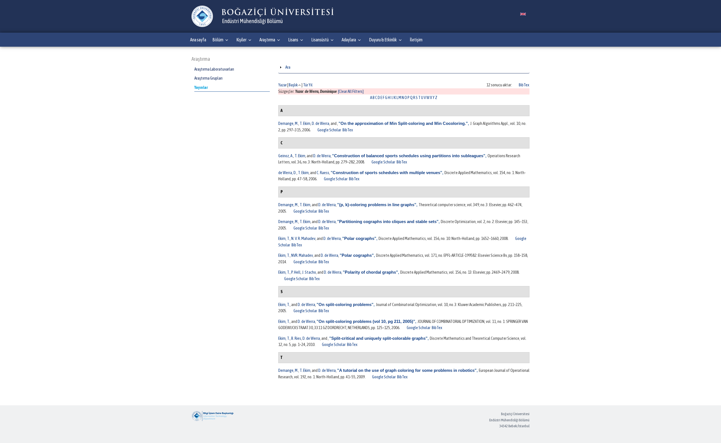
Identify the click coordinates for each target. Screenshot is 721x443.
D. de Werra (320, 123)
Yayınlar (201, 87)
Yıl (311, 84)
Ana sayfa (198, 39)
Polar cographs (359, 238)
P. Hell (296, 272)
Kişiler (241, 39)
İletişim (416, 39)
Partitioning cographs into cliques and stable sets (388, 221)
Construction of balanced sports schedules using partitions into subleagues (408, 155)
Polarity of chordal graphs (370, 272)
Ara (287, 67)
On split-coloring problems (345, 304)
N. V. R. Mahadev (303, 238)
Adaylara (349, 39)
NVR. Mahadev (302, 255)
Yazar (282, 84)
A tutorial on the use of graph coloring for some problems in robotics (407, 370)
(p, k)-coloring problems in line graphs (376, 204)
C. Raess (323, 172)
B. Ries (296, 338)
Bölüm (217, 39)
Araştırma (267, 39)
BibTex (524, 84)
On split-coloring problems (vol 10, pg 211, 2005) (366, 321)
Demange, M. (288, 123)
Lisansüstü (320, 39)
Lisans (293, 39)
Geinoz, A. (285, 155)
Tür (305, 84)
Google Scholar (329, 129)
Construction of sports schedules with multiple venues (386, 172)
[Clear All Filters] (351, 91)
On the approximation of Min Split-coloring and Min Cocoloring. (403, 123)
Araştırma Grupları (208, 78)
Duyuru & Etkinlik (383, 39)
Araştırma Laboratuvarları (214, 69)
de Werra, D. (287, 172)
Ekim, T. (284, 238)
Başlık (293, 84)
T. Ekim (305, 123)
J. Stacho (309, 272)
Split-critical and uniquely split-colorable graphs (378, 338)
